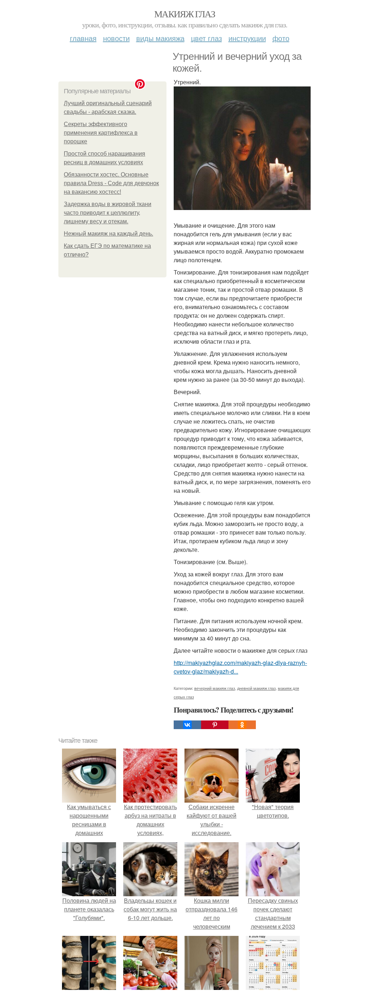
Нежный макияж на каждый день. (108, 234)
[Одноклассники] (242, 724)
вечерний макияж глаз (214, 688)
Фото (280, 38)
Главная (83, 38)
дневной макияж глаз (256, 688)
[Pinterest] (214, 724)
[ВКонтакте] (187, 724)
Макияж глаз (184, 14)
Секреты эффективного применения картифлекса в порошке (101, 132)
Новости (116, 38)
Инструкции (247, 38)
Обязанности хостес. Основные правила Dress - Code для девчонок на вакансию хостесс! (111, 183)
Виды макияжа (160, 38)
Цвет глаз (206, 38)
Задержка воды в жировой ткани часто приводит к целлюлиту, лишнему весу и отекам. (107, 212)
